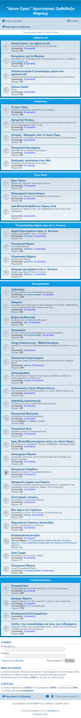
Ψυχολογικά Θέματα (23, 256)
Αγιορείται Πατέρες (22, 119)
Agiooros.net (40, 37)
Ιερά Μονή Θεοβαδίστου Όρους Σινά (33, 206)
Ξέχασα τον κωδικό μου (12, 660)
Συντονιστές (29, 48)
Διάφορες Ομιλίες (37, 421)
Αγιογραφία (18, 330)
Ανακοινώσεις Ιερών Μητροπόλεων (33, 388)
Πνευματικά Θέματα (23, 565)
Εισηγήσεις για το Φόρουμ (27, 56)
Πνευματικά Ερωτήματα (25, 147)
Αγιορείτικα (40, 101)
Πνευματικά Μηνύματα (25, 413)
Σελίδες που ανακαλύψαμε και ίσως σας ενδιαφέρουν (44, 624)
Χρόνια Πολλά (19, 86)
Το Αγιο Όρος (19, 107)
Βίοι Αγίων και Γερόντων (26, 509)
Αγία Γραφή (18, 552)
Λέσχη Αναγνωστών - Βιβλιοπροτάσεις (35, 342)
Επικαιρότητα (19, 585)
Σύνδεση (6, 642)
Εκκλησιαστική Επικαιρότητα (29, 613)
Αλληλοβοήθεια (20, 373)
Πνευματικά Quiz (21, 428)
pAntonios (28, 236)
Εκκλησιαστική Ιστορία (25, 535)
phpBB (34, 704)
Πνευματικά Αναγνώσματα (27, 357)
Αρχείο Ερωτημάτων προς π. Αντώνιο (34, 231)
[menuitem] (12, 21)
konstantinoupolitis (32, 294)
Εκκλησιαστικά (40, 284)
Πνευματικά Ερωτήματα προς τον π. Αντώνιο (40, 225)
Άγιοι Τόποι (40, 175)
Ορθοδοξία (17, 289)
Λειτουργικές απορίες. (25, 497)
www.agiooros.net (19, 61)
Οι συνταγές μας (37, 606)
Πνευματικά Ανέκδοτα (24, 469)
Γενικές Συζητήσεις (40, 580)
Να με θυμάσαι (54, 660)
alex (26, 322)
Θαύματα (16, 302)
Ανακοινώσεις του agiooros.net (30, 43)
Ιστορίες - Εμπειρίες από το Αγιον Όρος (36, 135)
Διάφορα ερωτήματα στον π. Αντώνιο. (34, 269)
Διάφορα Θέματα (21, 598)
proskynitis (28, 690)
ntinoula (27, 365)
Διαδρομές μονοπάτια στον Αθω (31, 160)
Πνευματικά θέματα (22, 243)
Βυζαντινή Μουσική (23, 317)
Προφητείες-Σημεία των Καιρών (30, 482)
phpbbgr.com (53, 711)
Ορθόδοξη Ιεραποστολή (25, 400)
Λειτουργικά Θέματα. (24, 454)
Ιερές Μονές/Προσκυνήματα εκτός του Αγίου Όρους (43, 441)
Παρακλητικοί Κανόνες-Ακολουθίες (32, 522)
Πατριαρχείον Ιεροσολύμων (28, 193)
